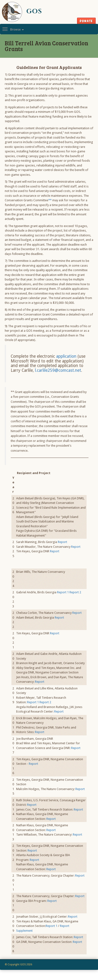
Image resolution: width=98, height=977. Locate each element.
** (50, 200)
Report (62, 542)
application (66, 356)
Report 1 (63, 592)
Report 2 (75, 592)
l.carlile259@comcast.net (58, 370)
